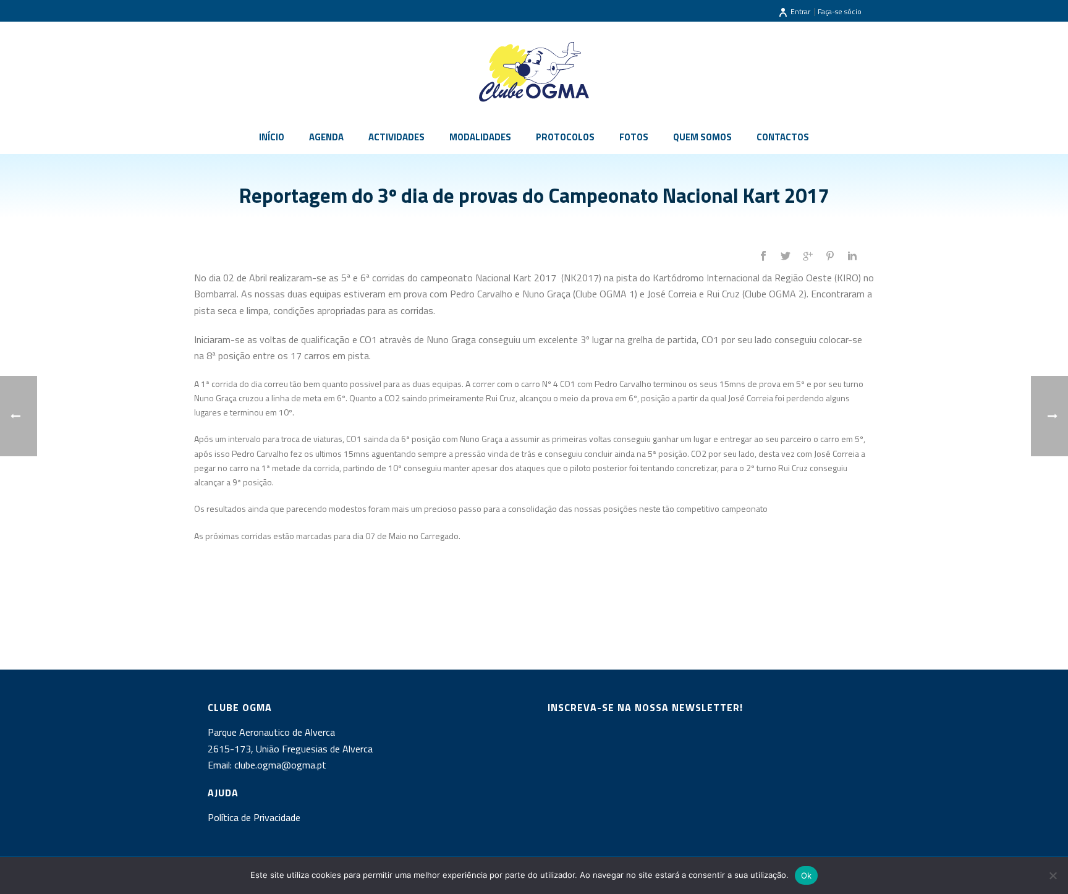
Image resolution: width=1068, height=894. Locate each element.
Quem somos (702, 137)
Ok (806, 875)
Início (271, 137)
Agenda (326, 137)
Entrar (800, 11)
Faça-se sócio (840, 11)
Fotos (633, 137)
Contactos (782, 137)
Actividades (396, 137)
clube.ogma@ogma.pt (281, 764)
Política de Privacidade (254, 817)
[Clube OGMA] (534, 71)
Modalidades (480, 137)
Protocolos (565, 137)
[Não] (1052, 875)
